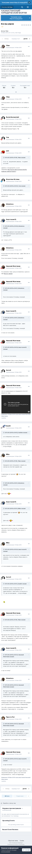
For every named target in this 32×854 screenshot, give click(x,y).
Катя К (8, 370)
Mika (7, 454)
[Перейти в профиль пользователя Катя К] (3, 371)
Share (7, 796)
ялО (7, 151)
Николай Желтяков (13, 266)
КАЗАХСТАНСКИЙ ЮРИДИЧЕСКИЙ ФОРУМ (14, 11)
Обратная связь (13, 840)
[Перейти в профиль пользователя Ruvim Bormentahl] (3, 118)
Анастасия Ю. (11, 219)
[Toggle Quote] (4, 157)
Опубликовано (14, 47)
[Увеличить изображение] (17, 474)
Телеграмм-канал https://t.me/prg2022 (15, 2)
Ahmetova (9, 204)
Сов (7, 137)
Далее (25, 38)
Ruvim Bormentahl (12, 117)
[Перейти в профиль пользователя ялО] (3, 152)
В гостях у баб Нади (15, 32)
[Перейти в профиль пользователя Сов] (3, 138)
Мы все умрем (8, 273)
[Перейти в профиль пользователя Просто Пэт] (3, 718)
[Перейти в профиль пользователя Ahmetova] (3, 205)
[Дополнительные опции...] (29, 46)
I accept (27, 850)
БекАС (8, 426)
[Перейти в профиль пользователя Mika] (3, 455)
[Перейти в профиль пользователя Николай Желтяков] (3, 267)
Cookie (22, 840)
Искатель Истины (12, 179)
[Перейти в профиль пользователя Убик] (3, 46)
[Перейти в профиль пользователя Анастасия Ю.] (3, 220)
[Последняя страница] (29, 38)
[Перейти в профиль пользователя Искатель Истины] (3, 180)
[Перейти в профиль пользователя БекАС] (3, 427)
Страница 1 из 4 (16, 38)
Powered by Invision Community (16, 844)
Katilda (20, 432)
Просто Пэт (10, 717)
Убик (6, 31)
